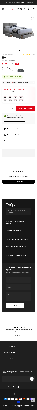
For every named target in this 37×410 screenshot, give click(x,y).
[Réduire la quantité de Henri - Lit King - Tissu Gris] (4, 108)
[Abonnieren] (32, 379)
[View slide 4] (22, 335)
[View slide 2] (17, 335)
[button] (26, 54)
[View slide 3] (19, 335)
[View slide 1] (15, 335)
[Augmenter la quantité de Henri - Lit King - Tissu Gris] (12, 108)
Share (6, 160)
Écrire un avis (18, 182)
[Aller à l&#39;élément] (17, 50)
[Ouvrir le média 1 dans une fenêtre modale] (32, 18)
